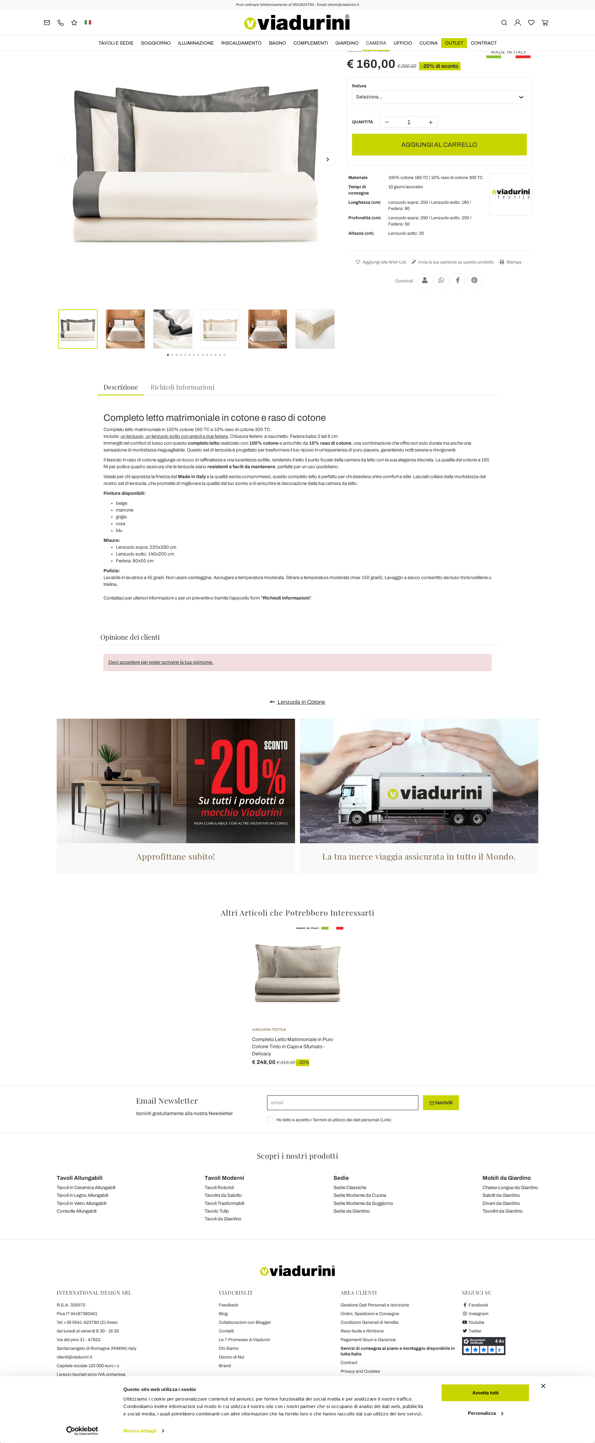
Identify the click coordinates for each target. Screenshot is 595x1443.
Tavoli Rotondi (219, 1187)
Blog (223, 1313)
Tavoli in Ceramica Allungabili (86, 1187)
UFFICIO (403, 43)
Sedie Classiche (349, 1187)
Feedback (228, 1305)
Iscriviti (443, 1102)
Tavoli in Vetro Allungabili (81, 1203)
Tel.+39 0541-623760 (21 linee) (87, 1322)
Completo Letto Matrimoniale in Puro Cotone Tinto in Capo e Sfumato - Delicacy (292, 1046)
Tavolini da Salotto (223, 1195)
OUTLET (454, 43)
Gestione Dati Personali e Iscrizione (375, 1305)
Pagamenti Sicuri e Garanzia (368, 1339)
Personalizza (482, 1412)
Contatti (226, 1331)
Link (386, 1120)
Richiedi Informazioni (182, 386)
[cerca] (504, 22)
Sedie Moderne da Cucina (359, 1195)
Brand (225, 1365)
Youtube (476, 1322)
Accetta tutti (485, 1392)
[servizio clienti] (60, 22)
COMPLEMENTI (310, 43)
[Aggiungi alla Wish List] (327, 957)
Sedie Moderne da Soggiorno (363, 1203)
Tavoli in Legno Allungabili (82, 1195)
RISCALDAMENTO (241, 43)
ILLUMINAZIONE (196, 43)
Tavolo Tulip (217, 1211)
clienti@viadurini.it (74, 1357)
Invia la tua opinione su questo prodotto (455, 262)
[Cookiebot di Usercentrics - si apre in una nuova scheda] (82, 1431)
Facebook (478, 1305)
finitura (359, 86)
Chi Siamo (229, 1348)
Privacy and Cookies (360, 1371)
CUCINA (429, 43)
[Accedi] (517, 22)
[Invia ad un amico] (425, 281)
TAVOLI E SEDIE (116, 43)
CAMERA (376, 43)
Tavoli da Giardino (223, 1218)
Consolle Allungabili (76, 1211)
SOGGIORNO (156, 43)
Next (327, 159)
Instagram (478, 1313)
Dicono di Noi (231, 1357)
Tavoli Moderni (224, 1178)
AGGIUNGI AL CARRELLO (439, 144)
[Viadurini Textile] (511, 194)
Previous (64, 159)
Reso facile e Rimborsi (362, 1331)
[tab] (120, 387)
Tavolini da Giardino (503, 1211)
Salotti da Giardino (501, 1195)
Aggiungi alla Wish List (384, 262)
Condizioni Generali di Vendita (370, 1322)
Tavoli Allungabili (80, 1178)
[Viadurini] (297, 22)
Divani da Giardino (501, 1203)
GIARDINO (347, 43)
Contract (484, 43)
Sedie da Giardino (351, 1211)
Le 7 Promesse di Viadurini (244, 1339)
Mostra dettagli (139, 1430)
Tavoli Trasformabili (224, 1203)
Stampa (513, 262)
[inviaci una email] (47, 22)
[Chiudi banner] (543, 1386)
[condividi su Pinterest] (474, 281)
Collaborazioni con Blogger (245, 1322)
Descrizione (121, 386)
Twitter (475, 1331)
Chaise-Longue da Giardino (510, 1187)
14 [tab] (229, 359)
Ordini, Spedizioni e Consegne (370, 1313)
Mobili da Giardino (507, 1178)
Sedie (341, 1178)
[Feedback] (74, 22)
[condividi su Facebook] (457, 281)
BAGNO (277, 43)
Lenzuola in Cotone (300, 702)
